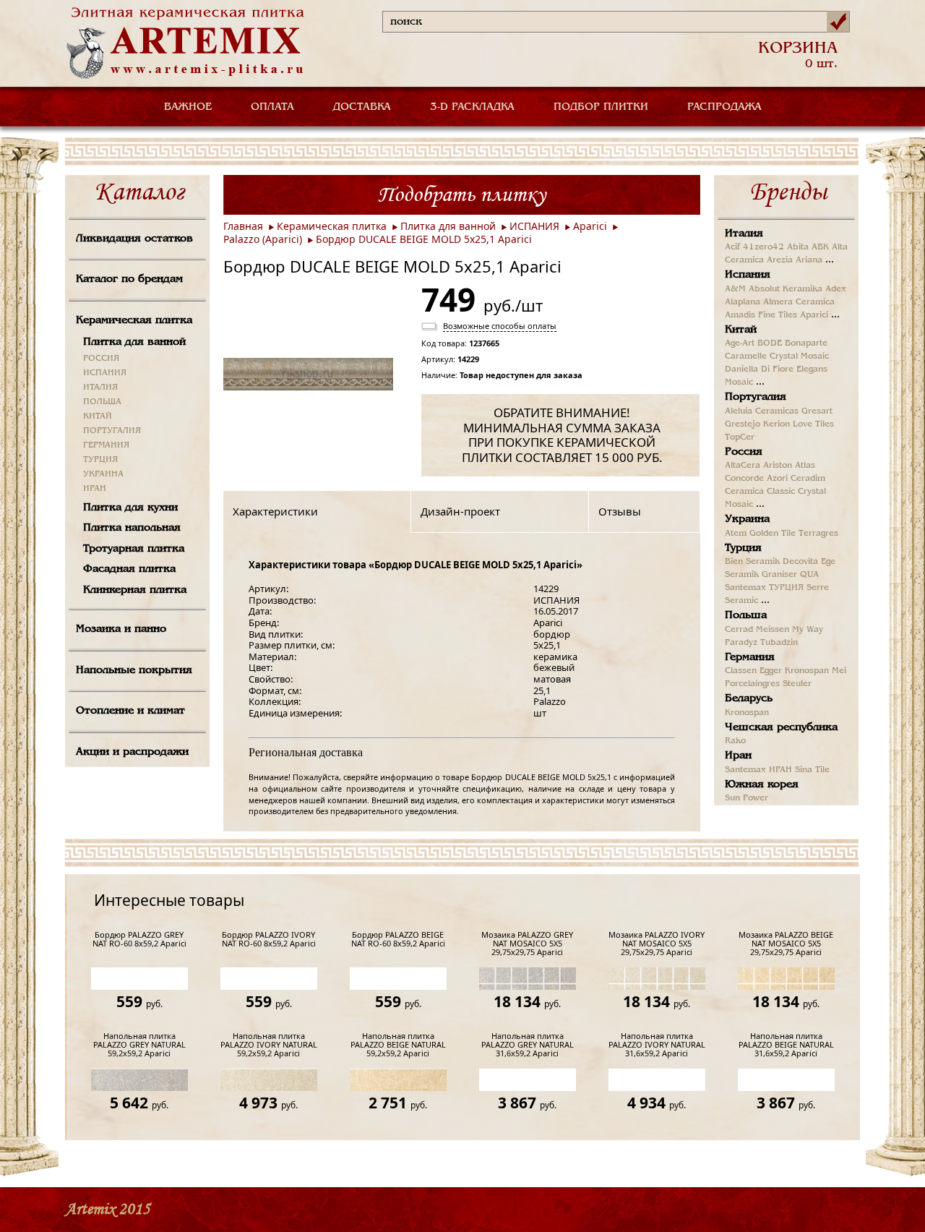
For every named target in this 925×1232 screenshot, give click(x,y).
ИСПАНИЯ (104, 373)
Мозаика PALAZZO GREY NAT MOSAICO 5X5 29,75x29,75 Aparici (527, 944)
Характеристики (275, 511)
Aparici (590, 226)
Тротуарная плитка (133, 549)
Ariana (809, 260)
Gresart (816, 411)
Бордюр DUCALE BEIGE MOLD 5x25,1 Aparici (424, 239)
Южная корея (762, 784)
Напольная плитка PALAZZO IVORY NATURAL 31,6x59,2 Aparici (656, 1045)
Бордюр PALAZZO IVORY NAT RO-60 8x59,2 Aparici (269, 940)
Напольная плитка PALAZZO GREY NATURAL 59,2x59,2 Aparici (139, 1045)
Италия (744, 233)
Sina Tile (812, 770)
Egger (771, 671)
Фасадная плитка (129, 569)
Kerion (776, 424)
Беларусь (749, 698)
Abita (798, 247)
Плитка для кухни (130, 507)
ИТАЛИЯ (100, 387)
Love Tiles (813, 424)
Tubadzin (779, 642)
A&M (735, 289)
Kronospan (807, 671)
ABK (820, 247)
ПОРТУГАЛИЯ (112, 431)
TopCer (739, 437)
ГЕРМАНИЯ (106, 445)
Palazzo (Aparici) (262, 239)
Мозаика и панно (121, 629)
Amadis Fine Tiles (761, 315)
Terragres (818, 533)
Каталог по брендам (129, 279)
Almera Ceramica (799, 302)
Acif (732, 247)
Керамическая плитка (134, 320)
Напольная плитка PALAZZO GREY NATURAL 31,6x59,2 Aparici (527, 1045)
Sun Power (746, 798)
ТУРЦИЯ (100, 459)
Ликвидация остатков (134, 239)
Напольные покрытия (134, 670)
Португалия (755, 397)
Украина (747, 519)
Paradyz (741, 642)
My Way (807, 629)
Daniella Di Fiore (759, 369)
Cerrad (739, 629)
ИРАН (94, 488)
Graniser (779, 574)
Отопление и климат (130, 711)
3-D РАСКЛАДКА (472, 107)
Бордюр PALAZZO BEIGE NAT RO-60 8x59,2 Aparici (398, 940)
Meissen (772, 629)
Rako (735, 741)
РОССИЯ (101, 358)
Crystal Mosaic (799, 356)
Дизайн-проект (460, 511)
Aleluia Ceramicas (762, 411)
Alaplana (742, 302)
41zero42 (763, 247)
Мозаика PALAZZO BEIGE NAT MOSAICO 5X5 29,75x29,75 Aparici (786, 944)
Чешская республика (781, 727)
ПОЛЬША (102, 402)
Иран (738, 755)
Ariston (777, 465)
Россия (743, 452)
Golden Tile (772, 533)
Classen (741, 671)
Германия (750, 657)
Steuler (797, 684)
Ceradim (808, 478)
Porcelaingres (752, 684)
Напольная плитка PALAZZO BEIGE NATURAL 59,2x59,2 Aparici (398, 1045)
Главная (243, 226)
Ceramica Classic (760, 491)
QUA (809, 574)
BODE (769, 343)
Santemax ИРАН (758, 770)
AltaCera (742, 465)
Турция (743, 548)
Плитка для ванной (134, 342)
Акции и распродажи (132, 752)
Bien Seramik (752, 561)
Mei (839, 671)
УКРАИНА (103, 474)
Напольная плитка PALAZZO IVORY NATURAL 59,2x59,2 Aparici (268, 1045)
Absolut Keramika (785, 289)
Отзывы (619, 511)
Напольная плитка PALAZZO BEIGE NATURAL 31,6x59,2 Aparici (786, 1045)
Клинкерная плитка (134, 590)
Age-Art (739, 343)
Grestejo (742, 424)
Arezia (780, 260)
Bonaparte (806, 343)
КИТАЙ (97, 416)
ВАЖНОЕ (188, 107)
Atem (736, 533)
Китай (741, 330)
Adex (835, 289)
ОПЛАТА (272, 107)
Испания (747, 275)
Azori (777, 478)
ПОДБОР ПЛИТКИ (601, 107)
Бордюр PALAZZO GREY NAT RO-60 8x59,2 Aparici (139, 940)
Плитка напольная (132, 528)
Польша (746, 615)
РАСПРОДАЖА (724, 107)
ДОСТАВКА (362, 107)
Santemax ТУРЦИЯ (764, 587)
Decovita (800, 561)
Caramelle (746, 356)
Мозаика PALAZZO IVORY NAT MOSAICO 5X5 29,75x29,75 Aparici (656, 944)
